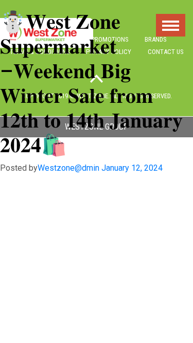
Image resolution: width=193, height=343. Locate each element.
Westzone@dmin (68, 168)
